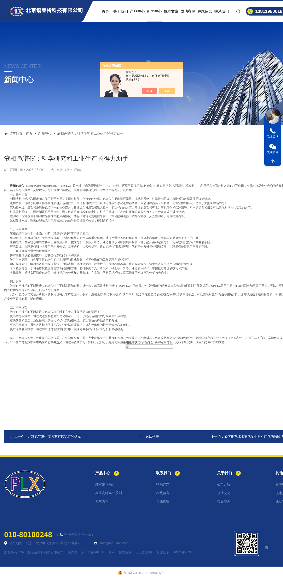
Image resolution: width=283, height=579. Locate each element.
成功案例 (187, 11)
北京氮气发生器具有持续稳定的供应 (54, 436)
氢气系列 (102, 501)
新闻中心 (154, 11)
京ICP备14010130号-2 (98, 552)
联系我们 (221, 11)
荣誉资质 (223, 501)
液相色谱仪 (17, 185)
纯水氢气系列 (105, 484)
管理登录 (162, 552)
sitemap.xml (182, 552)
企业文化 (223, 493)
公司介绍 (223, 484)
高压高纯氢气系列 (108, 493)
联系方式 (162, 484)
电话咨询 (272, 136)
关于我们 (120, 11)
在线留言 (204, 11)
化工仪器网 (143, 552)
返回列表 (152, 436)
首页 (105, 11)
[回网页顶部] (273, 161)
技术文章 (171, 11)
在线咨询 (162, 501)
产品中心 (137, 11)
